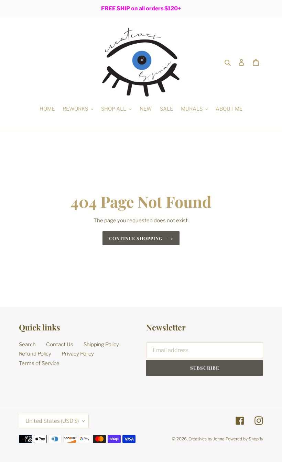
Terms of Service (39, 363)
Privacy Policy (78, 354)
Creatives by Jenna (206, 438)
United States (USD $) (52, 421)
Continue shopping (136, 238)
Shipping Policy (101, 344)
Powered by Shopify (244, 438)
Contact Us (59, 344)
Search (27, 344)
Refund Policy (35, 354)
